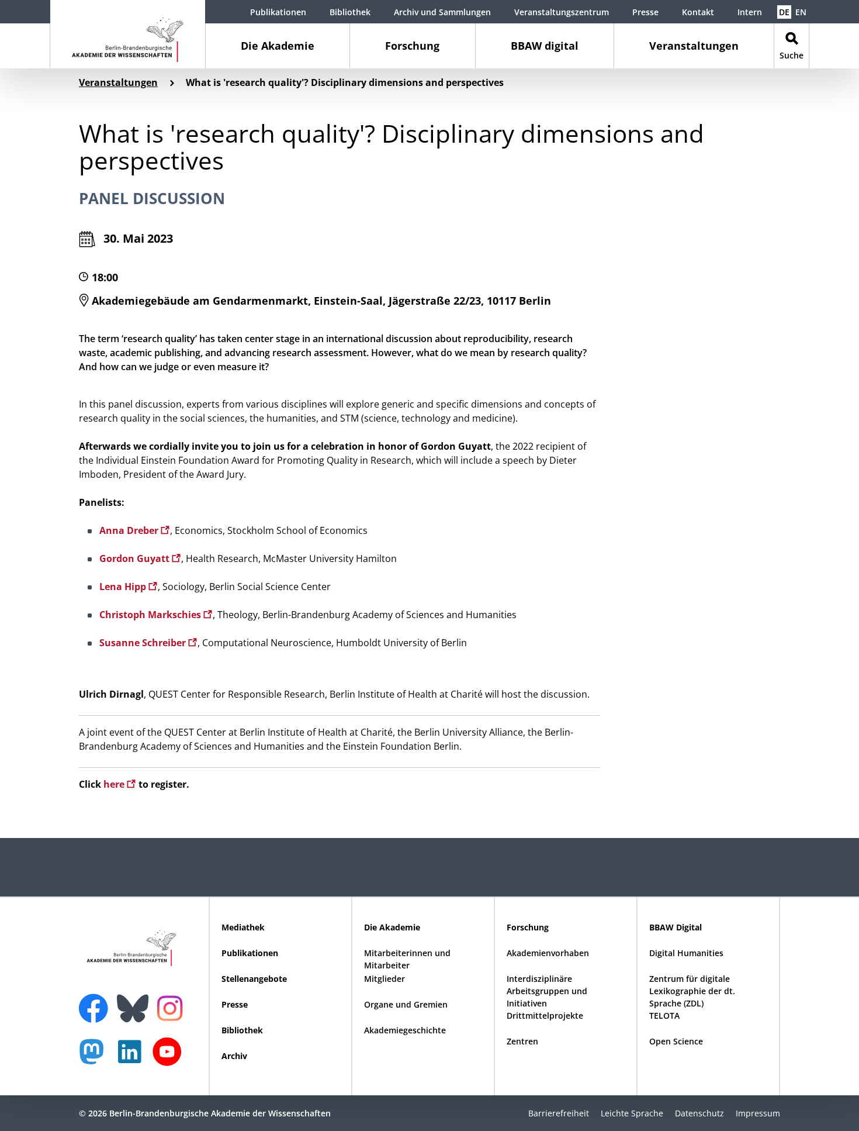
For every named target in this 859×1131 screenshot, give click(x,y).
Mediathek (243, 927)
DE (784, 12)
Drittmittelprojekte (545, 1015)
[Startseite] (127, 34)
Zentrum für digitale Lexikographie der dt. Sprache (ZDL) (692, 991)
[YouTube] (170, 1058)
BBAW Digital (675, 927)
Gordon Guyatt (135, 558)
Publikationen (278, 12)
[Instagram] (172, 1007)
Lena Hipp (123, 586)
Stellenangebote (254, 978)
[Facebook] (96, 1001)
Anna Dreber (130, 530)
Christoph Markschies (151, 614)
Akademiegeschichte (405, 1030)
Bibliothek (350, 12)
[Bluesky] (135, 1001)
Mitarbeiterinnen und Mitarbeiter (407, 959)
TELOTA (664, 1015)
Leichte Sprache (632, 1113)
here (115, 784)
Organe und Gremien (406, 1004)
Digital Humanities (686, 952)
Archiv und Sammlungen (442, 12)
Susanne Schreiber (143, 642)
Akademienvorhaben (548, 952)
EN (800, 12)
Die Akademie (277, 46)
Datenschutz (699, 1113)
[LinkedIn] (132, 1058)
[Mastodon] (96, 1058)
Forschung (412, 46)
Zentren (522, 1041)
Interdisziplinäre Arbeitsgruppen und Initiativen (547, 991)
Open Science (676, 1041)
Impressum (758, 1113)
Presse (645, 12)
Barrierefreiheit (558, 1113)
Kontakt (698, 12)
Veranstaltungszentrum (561, 12)
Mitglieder (384, 978)
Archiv (234, 1055)
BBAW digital (545, 46)
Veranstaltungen (694, 46)
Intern (749, 12)
